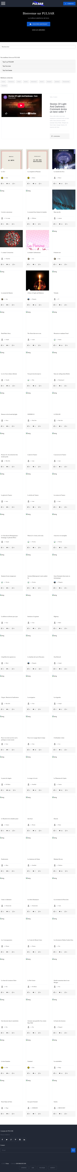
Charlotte (8, 258)
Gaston (60, 784)
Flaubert (60, 865)
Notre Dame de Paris (6, 1102)
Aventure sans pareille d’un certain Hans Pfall (36, 1022)
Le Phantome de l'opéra (60, 778)
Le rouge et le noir (32, 778)
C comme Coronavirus (7, 252)
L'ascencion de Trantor (60, 454)
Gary (7, 622)
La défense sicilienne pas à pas (9, 616)
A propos (23, 1167)
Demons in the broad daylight (9, 414)
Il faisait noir (57, 252)
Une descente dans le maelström (9, 1021)
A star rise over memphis (60, 535)
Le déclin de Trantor (32, 495)
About (33, 177)
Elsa (33, 380)
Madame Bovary (58, 859)
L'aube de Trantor (32, 454)
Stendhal (34, 784)
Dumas (7, 946)
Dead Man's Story (6, 333)
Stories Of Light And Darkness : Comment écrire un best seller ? (58, 108)
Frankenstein (4, 859)
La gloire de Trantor (6, 495)
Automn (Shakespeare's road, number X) (37, 577)
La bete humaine (5, 1061)
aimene (60, 218)
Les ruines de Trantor (59, 495)
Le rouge (8, 218)
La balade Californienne (34, 252)
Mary (7, 865)
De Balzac (8, 784)
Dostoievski (8, 905)
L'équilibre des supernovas (8, 657)
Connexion (70, 3)
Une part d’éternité (32, 1102)
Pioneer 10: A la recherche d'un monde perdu (9, 455)
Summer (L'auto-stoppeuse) (8, 576)
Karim (59, 339)
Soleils (55, 1102)
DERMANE (35, 1108)
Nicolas (34, 541)
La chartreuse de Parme (33, 859)
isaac (33, 460)
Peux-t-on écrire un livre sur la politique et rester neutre (9, 739)
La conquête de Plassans (34, 171)
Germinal (29, 1061)
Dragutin (34, 299)
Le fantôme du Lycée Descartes (35, 657)
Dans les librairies (38, 30)
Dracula (56, 818)
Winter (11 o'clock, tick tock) (35, 535)
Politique (42, 1167)
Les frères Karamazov (33, 899)
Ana (33, 258)
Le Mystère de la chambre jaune (9, 818)
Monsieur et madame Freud (61, 333)
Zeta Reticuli (57, 657)
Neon (7, 420)
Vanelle (7, 380)
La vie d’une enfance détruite (9, 374)
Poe (59, 946)
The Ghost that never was (34, 333)
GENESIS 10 (30, 414)
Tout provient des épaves (34, 374)
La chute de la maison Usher (8, 980)
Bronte (33, 824)
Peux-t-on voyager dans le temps (36, 738)
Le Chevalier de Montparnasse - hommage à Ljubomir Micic (9, 536)
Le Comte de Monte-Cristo (34, 940)
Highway (56, 616)
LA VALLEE (57, 414)
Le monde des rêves (59, 171)
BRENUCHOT (61, 1108)
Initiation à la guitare (33, 616)
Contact (52, 1167)
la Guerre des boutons (59, 1021)
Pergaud (60, 1027)
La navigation (31, 697)
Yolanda (56, 293)
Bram (59, 824)
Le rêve (3, 171)
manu (33, 339)
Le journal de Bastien (7, 293)
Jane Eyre (30, 818)
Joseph (7, 339)
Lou (59, 744)
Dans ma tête (57, 212)
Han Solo (34, 420)
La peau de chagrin (6, 778)
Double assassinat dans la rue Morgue (61, 981)
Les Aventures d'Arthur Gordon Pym (63, 940)
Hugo (59, 1067)
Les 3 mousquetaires (6, 940)
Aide (33, 1167)
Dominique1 (61, 380)
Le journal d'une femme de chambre (37, 212)
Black (59, 622)
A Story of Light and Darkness (35, 293)
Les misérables (58, 1061)
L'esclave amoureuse (6, 212)
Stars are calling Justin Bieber (62, 374)
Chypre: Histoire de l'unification (10, 697)
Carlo (59, 905)
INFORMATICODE (21, 1163)
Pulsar (7, 1163)
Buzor (59, 177)
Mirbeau (34, 218)
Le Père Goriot (31, 980)
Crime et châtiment (6, 899)
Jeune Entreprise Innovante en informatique (62, 577)
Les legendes (57, 697)
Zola (7, 177)
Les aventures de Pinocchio (61, 899)
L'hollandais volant (59, 738)
